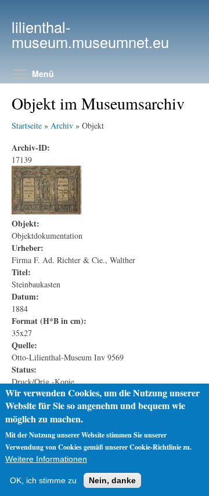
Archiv (62, 125)
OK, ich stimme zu (43, 480)
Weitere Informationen (46, 459)
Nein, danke (112, 480)
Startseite (27, 125)
